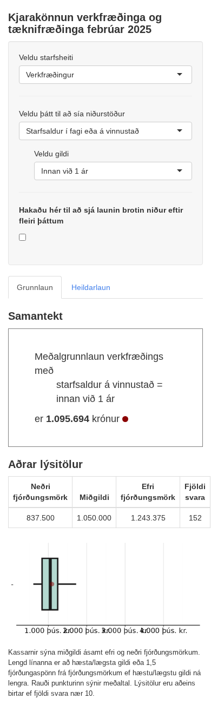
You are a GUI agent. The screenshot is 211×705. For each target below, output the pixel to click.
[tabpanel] (105, 505)
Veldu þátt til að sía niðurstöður (72, 113)
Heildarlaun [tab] (90, 287)
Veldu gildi (51, 153)
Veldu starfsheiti (46, 57)
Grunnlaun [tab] (35, 287)
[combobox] (75, 74)
